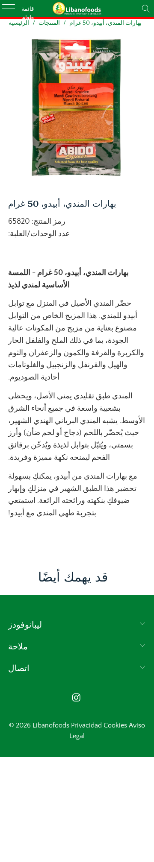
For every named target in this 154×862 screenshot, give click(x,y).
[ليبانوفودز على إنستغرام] (76, 699)
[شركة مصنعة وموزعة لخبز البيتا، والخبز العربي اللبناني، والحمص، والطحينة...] (77, 8)
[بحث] (146, 8)
